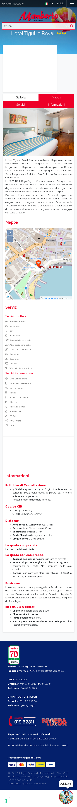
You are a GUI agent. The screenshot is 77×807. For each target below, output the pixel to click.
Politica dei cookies (18, 745)
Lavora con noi (60, 745)
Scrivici (60, 3)
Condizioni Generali (18, 738)
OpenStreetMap (50, 298)
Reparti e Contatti (17, 734)
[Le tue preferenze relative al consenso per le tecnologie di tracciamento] (6, 800)
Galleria (21, 97)
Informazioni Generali (39, 734)
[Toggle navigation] (72, 3)
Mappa (56, 97)
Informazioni (56, 104)
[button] (48, 3)
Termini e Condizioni (40, 745)
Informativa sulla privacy (43, 738)
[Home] (38, 15)
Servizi (20, 104)
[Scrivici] (68, 3)
